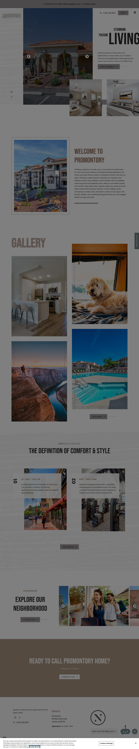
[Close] (136, 743)
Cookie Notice (35, 747)
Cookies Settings (106, 743)
